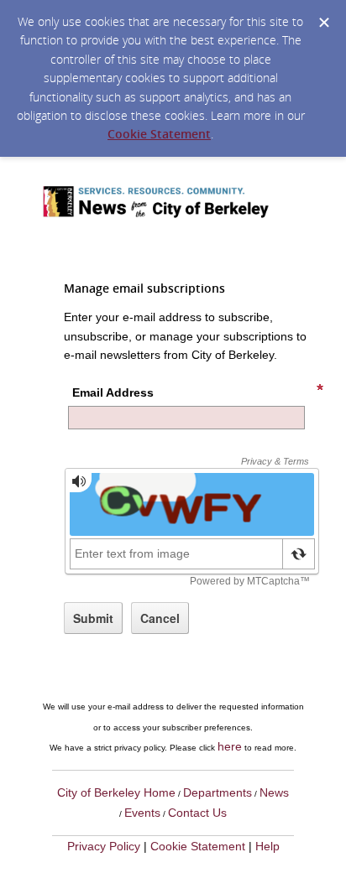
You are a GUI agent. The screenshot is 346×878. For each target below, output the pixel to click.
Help (267, 846)
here (230, 746)
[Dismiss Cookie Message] (324, 22)
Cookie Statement (159, 134)
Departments (217, 792)
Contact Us (197, 812)
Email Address (113, 392)
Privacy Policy (103, 846)
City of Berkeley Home (116, 792)
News (274, 792)
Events (142, 812)
